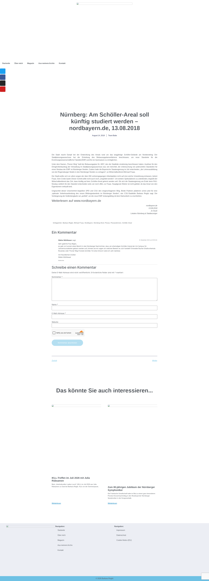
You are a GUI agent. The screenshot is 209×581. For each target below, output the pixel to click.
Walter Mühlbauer (65, 240)
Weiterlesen (56, 503)
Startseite (6, 63)
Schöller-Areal (127, 223)
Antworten (61, 260)
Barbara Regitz (68, 223)
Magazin (30, 63)
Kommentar (57, 277)
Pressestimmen (116, 223)
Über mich (18, 63)
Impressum (120, 530)
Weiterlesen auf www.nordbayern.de (76, 200)
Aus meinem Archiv (46, 63)
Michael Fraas (79, 223)
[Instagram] (2, 83)
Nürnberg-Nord (99, 223)
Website (55, 322)
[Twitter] (2, 71)
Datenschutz (121, 535)
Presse (107, 223)
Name (55, 304)
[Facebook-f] (2, 77)
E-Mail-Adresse (59, 313)
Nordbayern (89, 223)
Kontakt (62, 63)
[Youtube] (2, 89)
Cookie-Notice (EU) (124, 540)
